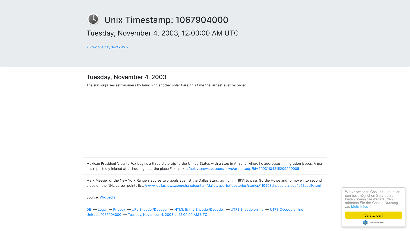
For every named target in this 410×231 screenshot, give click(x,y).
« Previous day (98, 47)
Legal (102, 209)
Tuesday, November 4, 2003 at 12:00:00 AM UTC (167, 214)
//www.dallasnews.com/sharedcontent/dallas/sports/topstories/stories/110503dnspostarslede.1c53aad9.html (233, 185)
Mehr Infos (359, 206)
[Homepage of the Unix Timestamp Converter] (95, 20)
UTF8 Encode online (247, 209)
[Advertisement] (205, 124)
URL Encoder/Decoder (150, 209)
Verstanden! (373, 215)
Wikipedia (108, 197)
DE (88, 209)
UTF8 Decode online (286, 209)
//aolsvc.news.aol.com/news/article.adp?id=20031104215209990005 (243, 168)
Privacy (119, 209)
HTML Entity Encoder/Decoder (199, 209)
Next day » (119, 47)
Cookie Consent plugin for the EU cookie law (373, 222)
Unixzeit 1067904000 (103, 214)
